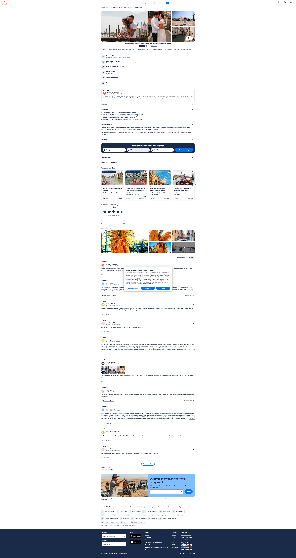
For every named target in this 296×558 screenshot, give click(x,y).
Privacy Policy (148, 540)
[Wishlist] (279, 2)
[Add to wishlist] (121, 172)
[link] (112, 185)
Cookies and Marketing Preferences (153, 542)
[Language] (285, 2)
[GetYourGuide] (4, 3)
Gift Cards (174, 545)
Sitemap (147, 549)
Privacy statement (105, 499)
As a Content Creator (186, 537)
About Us (174, 535)
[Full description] (193, 124)
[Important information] (193, 162)
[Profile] (291, 2)
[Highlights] (193, 109)
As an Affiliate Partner (186, 540)
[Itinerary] (193, 104)
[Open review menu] (193, 265)
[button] (151, 46)
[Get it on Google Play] (135, 536)
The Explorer (175, 547)
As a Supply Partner (186, 535)
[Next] (194, 185)
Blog (173, 540)
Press (173, 542)
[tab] (110, 507)
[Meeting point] (193, 157)
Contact (147, 535)
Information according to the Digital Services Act (156, 547)
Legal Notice (148, 537)
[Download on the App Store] (135, 542)
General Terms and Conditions (152, 545)
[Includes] (193, 139)
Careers (174, 537)
